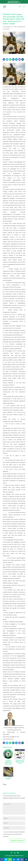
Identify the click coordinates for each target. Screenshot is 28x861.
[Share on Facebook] (4, 59)
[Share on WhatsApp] (10, 59)
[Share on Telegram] (16, 59)
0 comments (6, 29)
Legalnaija (7, 26)
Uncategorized (21, 26)
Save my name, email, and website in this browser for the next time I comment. (14, 834)
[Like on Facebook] (19, 59)
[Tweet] (7, 59)
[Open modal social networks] (22, 59)
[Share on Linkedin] (13, 59)
